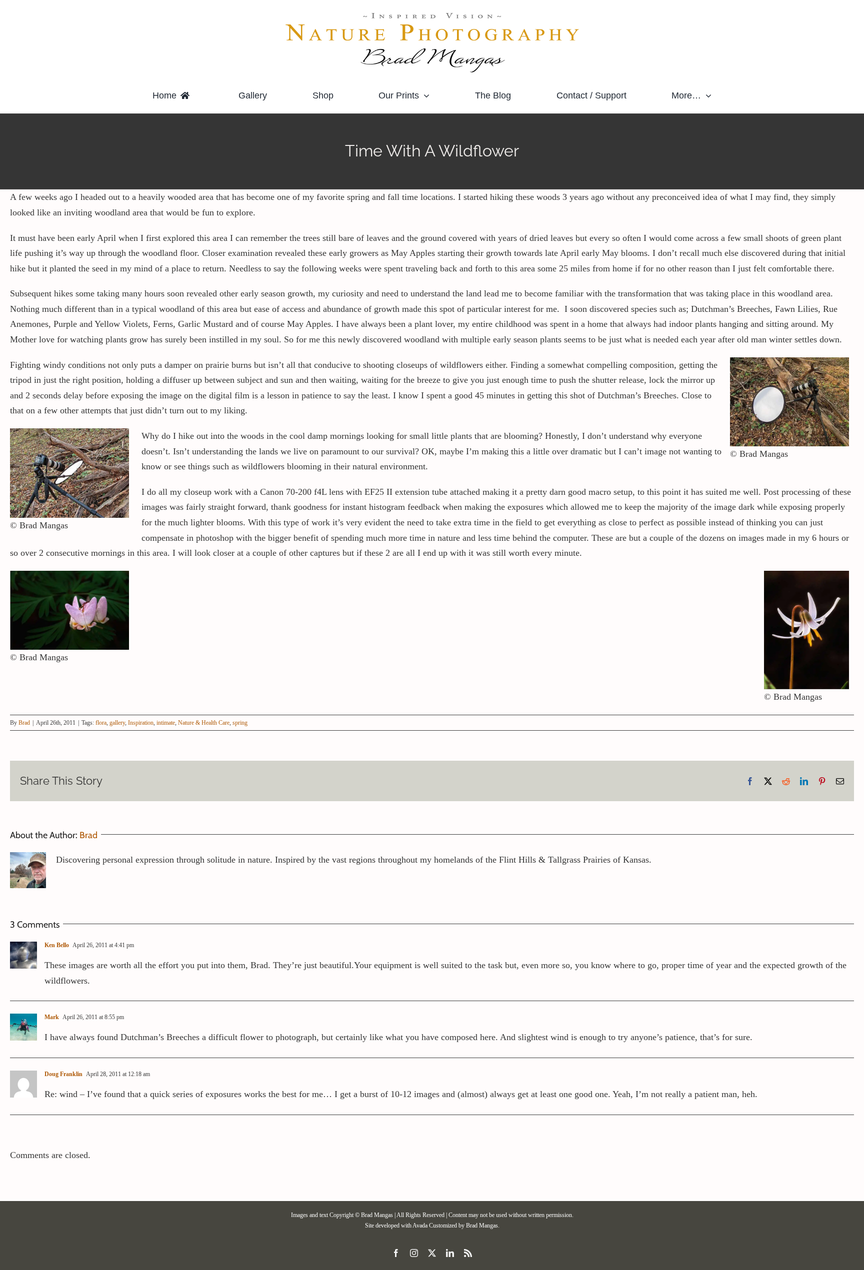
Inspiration (141, 722)
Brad (24, 722)
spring (240, 722)
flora (101, 722)
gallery (117, 722)
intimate (165, 722)
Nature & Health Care (204, 722)
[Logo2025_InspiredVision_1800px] (432, 14)
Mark (51, 1017)
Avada (420, 1225)
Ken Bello (56, 945)
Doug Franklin (63, 1074)
